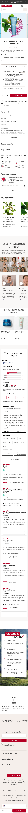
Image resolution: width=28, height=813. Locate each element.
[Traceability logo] (3, 179)
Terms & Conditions (9, 750)
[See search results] (25, 9)
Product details (11, 51)
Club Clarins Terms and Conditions (14, 805)
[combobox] (14, 88)
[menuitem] (18, 6)
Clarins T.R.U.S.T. (13, 180)
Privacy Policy (14, 803)
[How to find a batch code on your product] (25, 186)
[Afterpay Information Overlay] (23, 57)
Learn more (4, 710)
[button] (14, 112)
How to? (15, 121)
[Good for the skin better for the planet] (7, 157)
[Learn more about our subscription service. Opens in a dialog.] (13, 71)
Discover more (7, 226)
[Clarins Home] (6, 6)
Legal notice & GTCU (8, 800)
